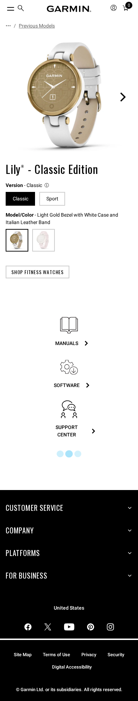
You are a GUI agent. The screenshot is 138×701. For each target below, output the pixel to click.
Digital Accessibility (72, 667)
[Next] (122, 97)
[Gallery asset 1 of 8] (69, 97)
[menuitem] (21, 9)
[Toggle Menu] (4, 7)
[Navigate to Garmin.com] (69, 9)
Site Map (22, 654)
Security (116, 654)
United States (69, 608)
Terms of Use (56, 654)
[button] (28, 185)
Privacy (88, 654)
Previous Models (37, 25)
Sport (52, 198)
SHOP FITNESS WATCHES (37, 272)
